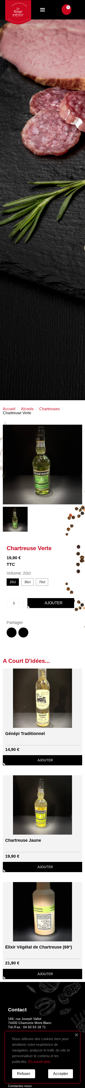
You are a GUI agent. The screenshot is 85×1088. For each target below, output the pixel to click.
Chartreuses (49, 409)
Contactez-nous (20, 1086)
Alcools (27, 409)
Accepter (60, 1074)
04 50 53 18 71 (34, 1027)
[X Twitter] (23, 632)
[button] (58, 10)
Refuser (23, 1074)
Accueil (9, 409)
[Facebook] (12, 632)
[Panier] (66, 9)
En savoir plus (39, 1062)
